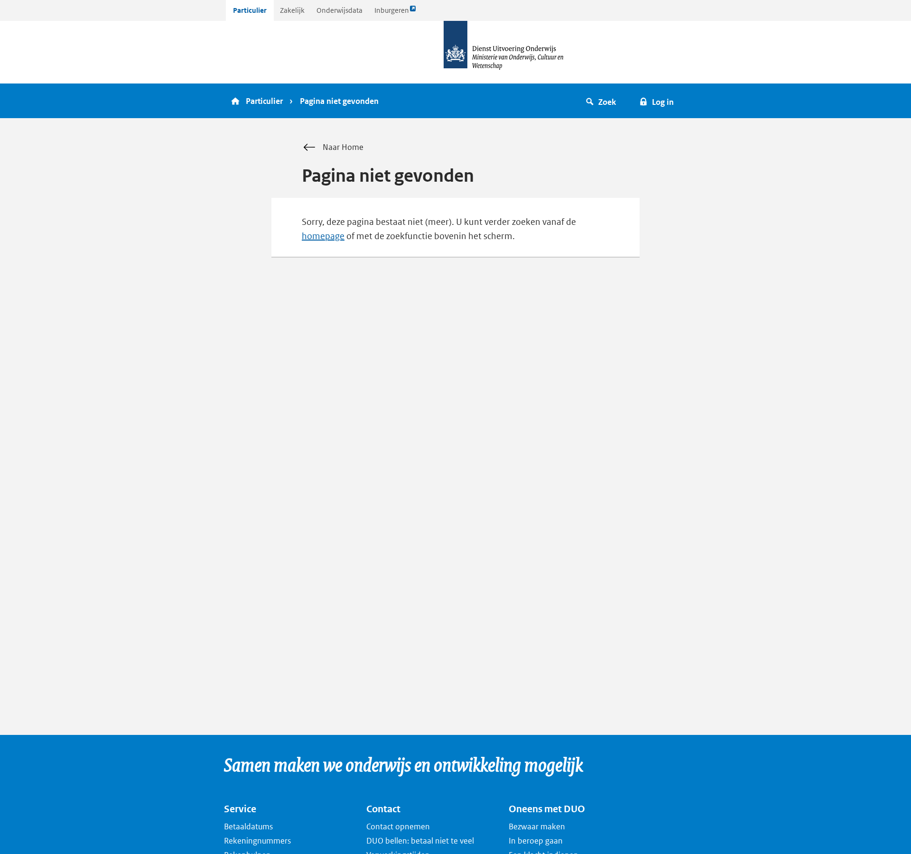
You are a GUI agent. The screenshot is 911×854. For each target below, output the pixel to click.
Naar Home (343, 147)
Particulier (250, 10)
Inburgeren (391, 13)
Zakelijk (292, 10)
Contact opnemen (398, 826)
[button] (602, 101)
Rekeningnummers (257, 840)
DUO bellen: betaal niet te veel (420, 840)
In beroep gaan (536, 840)
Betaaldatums (248, 826)
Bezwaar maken (537, 826)
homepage (323, 236)
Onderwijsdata (339, 10)
